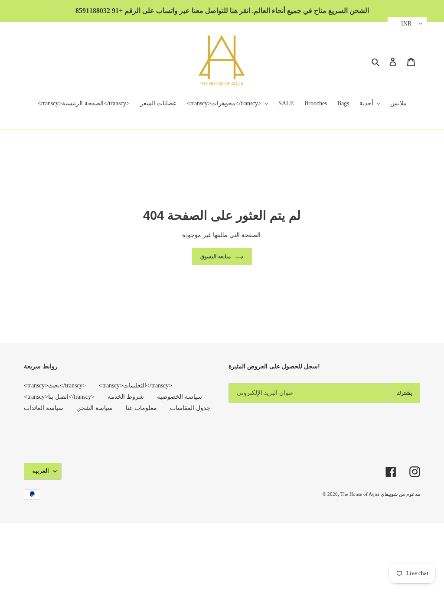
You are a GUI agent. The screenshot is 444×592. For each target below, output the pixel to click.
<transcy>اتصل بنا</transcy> (59, 397)
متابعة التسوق (215, 257)
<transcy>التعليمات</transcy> (135, 385)
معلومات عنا (141, 408)
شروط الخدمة (126, 397)
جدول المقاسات (190, 408)
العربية (40, 471)
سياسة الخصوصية (179, 397)
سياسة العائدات (43, 408)
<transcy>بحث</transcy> (55, 385)
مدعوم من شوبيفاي (400, 494)
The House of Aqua (360, 494)
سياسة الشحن (94, 408)
